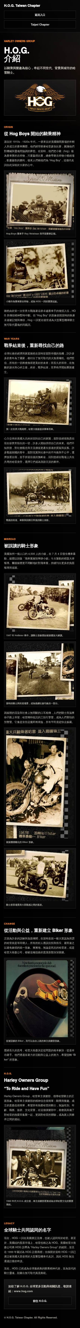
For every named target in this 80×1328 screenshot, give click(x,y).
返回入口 (40, 15)
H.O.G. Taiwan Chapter (22, 5)
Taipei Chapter (40, 24)
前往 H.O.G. (40, 1301)
